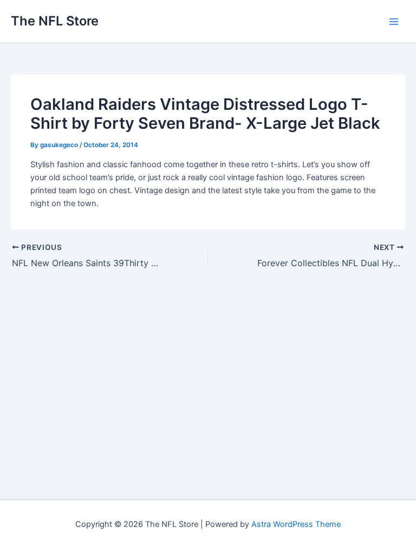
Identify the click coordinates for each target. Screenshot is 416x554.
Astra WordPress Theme (296, 524)
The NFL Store (55, 21)
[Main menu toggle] (393, 21)
